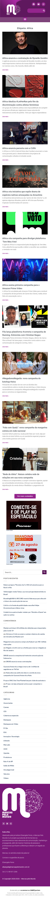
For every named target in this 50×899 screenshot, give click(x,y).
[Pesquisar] (43, 10)
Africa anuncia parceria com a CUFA (19, 148)
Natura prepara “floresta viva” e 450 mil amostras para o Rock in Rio (23, 586)
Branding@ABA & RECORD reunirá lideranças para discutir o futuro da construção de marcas (24, 599)
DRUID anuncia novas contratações (18, 661)
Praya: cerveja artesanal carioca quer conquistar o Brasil (22, 685)
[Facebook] (34, 4)
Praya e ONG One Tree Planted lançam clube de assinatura (24, 680)
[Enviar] (44, 572)
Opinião (6, 753)
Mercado (6, 745)
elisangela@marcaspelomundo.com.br (16, 867)
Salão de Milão (8, 766)
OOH (5, 749)
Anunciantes (8, 703)
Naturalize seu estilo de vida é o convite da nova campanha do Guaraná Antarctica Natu (21, 674)
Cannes (6, 707)
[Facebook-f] (3, 823)
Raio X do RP (8, 761)
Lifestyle (6, 741)
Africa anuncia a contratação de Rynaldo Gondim (25, 58)
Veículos (6, 774)
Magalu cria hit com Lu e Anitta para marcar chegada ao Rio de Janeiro (24, 649)
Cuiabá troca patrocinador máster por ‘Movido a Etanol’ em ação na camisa (24, 613)
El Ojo (5, 728)
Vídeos (5, 778)
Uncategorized (8, 770)
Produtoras (7, 757)
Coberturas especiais (10, 715)
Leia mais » (5, 70)
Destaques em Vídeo (10, 724)
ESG (5, 732)
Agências (6, 699)
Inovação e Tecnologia (11, 736)
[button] (25, 19)
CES (4, 711)
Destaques (7, 720)
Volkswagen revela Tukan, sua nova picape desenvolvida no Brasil (24, 593)
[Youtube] (38, 4)
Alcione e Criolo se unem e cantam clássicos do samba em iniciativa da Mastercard (24, 635)
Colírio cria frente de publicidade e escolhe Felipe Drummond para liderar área (21, 606)
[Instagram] (43, 4)
